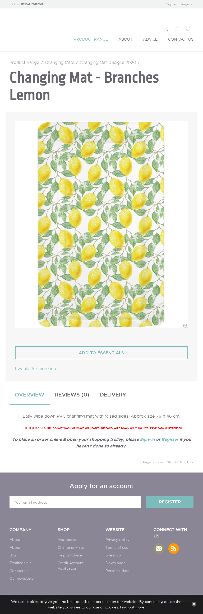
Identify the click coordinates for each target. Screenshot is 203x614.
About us (17, 539)
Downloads (115, 562)
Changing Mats (59, 62)
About (15, 547)
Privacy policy (117, 539)
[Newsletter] (158, 548)
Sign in (171, 4)
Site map (113, 555)
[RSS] (173, 548)
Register (187, 4)
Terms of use (116, 547)
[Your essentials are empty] (187, 28)
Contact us (19, 570)
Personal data (117, 570)
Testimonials (20, 562)
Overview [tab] (29, 394)
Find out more (132, 607)
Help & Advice (70, 555)
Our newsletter (22, 578)
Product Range (24, 62)
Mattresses (67, 539)
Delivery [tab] (113, 394)
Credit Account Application (71, 565)
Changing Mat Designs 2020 (108, 62)
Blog (13, 555)
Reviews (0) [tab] (72, 394)
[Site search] (165, 28)
